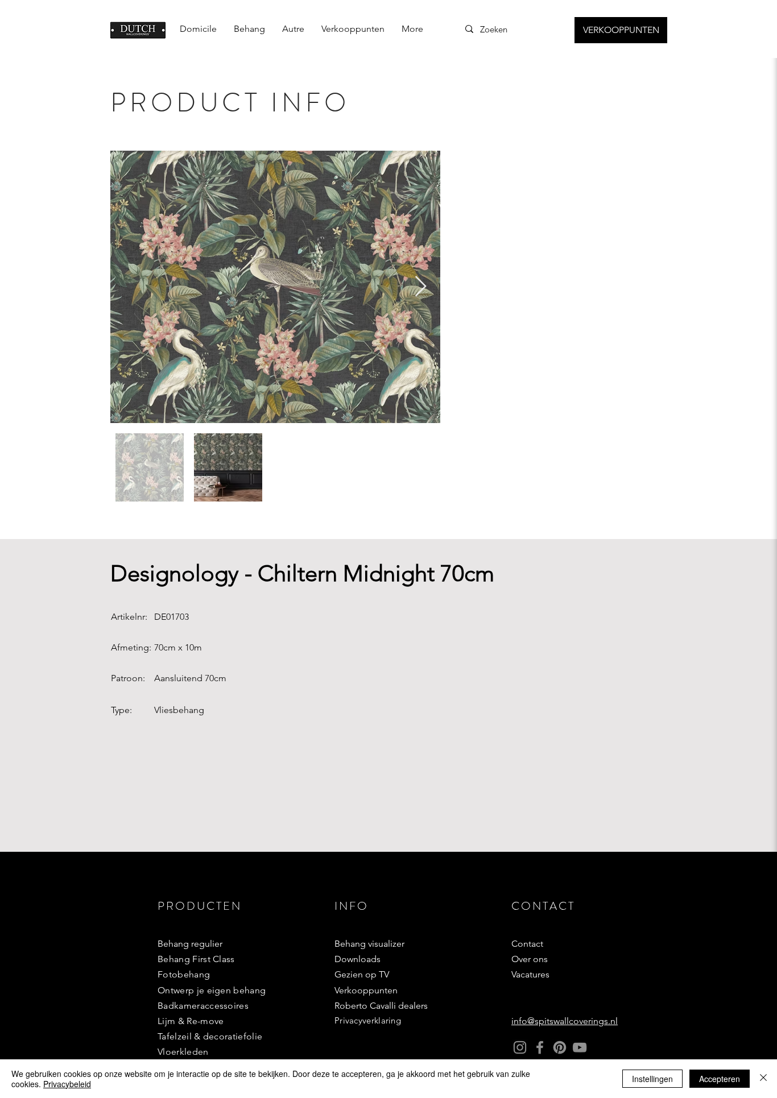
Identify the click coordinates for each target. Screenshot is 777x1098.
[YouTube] (579, 1047)
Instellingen (652, 1078)
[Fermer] (763, 1078)
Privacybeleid (67, 1083)
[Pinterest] (559, 1047)
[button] (249, 29)
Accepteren (719, 1078)
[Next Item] (420, 287)
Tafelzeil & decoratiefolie (210, 1036)
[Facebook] (539, 1047)
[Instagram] (519, 1047)
